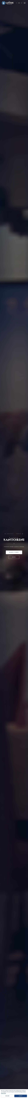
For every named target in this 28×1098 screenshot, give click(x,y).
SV (21, 2)
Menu (14, 557)
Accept (20, 1095)
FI (16, 2)
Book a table (14, 552)
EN (19, 2)
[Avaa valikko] (25, 3)
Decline (7, 1095)
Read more (3, 1093)
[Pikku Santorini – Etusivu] (8, 3)
